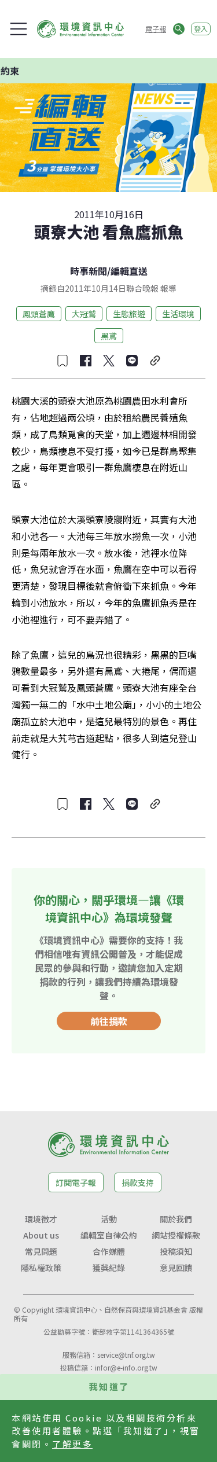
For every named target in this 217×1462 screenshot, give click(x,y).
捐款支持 (138, 1182)
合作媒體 (109, 1251)
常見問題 (41, 1251)
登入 (201, 29)
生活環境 (178, 313)
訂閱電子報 (76, 1182)
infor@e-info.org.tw (126, 1367)
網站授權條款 (176, 1235)
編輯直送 (129, 271)
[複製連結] (155, 360)
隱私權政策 (41, 1267)
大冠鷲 (84, 313)
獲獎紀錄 (109, 1267)
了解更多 (72, 1444)
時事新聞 (88, 271)
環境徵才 (41, 1219)
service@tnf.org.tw (126, 1355)
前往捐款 (108, 1021)
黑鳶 (109, 335)
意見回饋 (176, 1267)
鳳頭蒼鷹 (39, 313)
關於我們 (176, 1219)
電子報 (155, 28)
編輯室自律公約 (108, 1235)
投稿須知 (176, 1251)
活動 (109, 1219)
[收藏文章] (62, 360)
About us (41, 1235)
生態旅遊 (129, 313)
